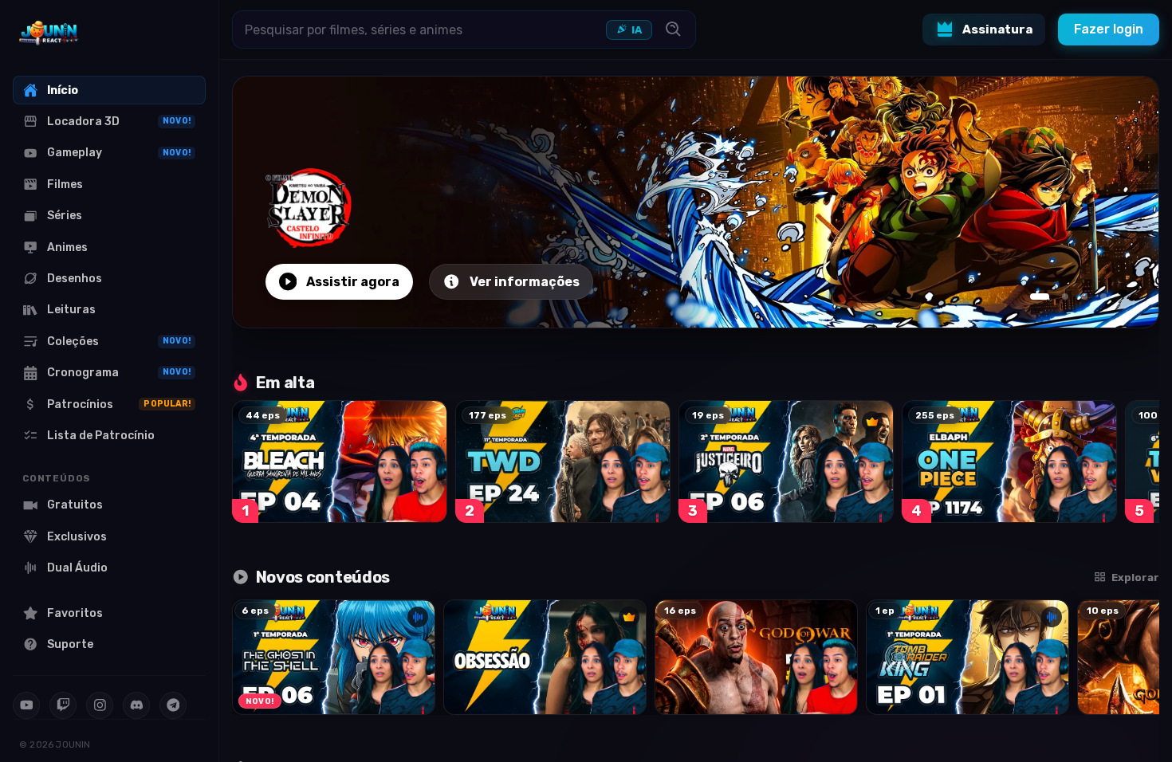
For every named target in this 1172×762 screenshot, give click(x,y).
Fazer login (1108, 29)
